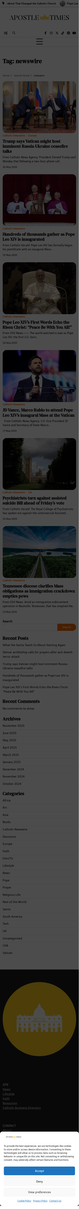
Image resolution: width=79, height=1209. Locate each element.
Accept (39, 1171)
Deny (39, 1181)
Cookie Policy (24, 1201)
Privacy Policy (40, 1201)
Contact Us (55, 1201)
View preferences (39, 1192)
